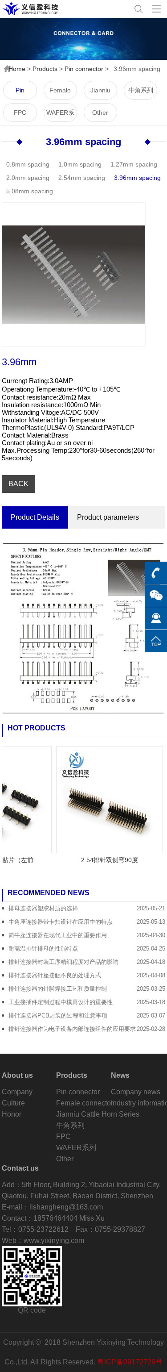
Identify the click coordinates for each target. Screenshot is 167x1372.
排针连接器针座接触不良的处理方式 (54, 975)
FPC (20, 112)
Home (16, 68)
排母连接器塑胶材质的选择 (43, 908)
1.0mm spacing (80, 164)
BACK (18, 484)
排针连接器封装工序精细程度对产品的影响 (63, 962)
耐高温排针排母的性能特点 (43, 948)
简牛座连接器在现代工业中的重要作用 (57, 935)
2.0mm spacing (27, 177)
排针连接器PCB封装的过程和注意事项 (57, 1015)
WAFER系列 (60, 115)
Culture (13, 1103)
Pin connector (84, 68)
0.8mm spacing (27, 164)
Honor (11, 1114)
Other (100, 112)
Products (45, 68)
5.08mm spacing (29, 191)
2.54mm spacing (81, 177)
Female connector (60, 93)
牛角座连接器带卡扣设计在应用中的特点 (60, 921)
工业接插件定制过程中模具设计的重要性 (60, 1002)
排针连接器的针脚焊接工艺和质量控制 (57, 988)
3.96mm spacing (83, 141)
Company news (135, 1092)
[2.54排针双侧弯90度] (104, 799)
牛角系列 (140, 90)
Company (17, 1092)
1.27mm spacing (133, 164)
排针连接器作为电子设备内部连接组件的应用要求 (72, 1029)
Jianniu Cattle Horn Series (100, 93)
